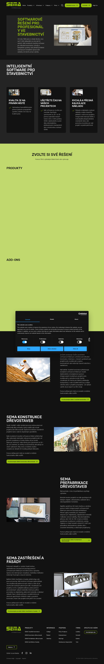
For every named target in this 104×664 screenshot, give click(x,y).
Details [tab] (52, 319)
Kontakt (85, 5)
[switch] (43, 342)
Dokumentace (62, 635)
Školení (48, 635)
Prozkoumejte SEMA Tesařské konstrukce (74, 399)
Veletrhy (48, 638)
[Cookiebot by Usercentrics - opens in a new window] (80, 314)
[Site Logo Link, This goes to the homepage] (13, 5)
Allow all (75, 348)
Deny (28, 348)
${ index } (52, 242)
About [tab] (76, 319)
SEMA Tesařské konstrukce (32, 632)
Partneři (78, 635)
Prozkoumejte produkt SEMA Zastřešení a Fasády (22, 611)
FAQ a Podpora (63, 632)
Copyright (18, 658)
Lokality (78, 632)
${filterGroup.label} (19, 181)
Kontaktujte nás (90, 632)
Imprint (24, 658)
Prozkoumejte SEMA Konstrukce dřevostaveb (21, 462)
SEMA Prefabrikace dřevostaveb (34, 638)
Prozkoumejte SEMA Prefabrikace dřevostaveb (72, 540)
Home (24, 5)
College (48, 632)
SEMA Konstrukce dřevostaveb (33, 635)
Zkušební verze (70, 5)
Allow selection (52, 348)
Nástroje (61, 638)
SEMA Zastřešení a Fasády (32, 642)
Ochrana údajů (10, 658)
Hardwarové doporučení (65, 642)
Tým (77, 642)
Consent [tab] (27, 319)
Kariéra (78, 638)
